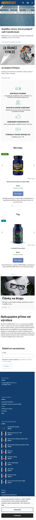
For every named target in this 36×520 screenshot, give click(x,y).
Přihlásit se (7, 366)
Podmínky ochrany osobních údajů (11, 404)
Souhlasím (17, 516)
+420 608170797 (6, 384)
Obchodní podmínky (7, 402)
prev (2, 165)
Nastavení (17, 510)
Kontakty (4, 411)
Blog (2, 413)
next (33, 165)
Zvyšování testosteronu (9, 494)
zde (2, 505)
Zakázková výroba (6, 409)
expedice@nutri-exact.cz (9, 383)
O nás (3, 406)
